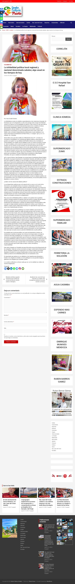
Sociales (18, 26)
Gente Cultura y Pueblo (16, 581)
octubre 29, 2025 (8, 75)
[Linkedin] (11, 268)
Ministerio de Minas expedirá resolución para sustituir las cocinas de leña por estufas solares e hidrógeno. (12, 279)
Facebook (59, 1)
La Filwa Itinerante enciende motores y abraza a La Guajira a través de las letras (63, 502)
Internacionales (20, 22)
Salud (12, 26)
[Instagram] (19, 268)
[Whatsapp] (14, 268)
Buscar (53, 36)
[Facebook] (5, 268)
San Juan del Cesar (37, 22)
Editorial (62, 22)
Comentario (7, 297)
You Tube (71, 1)
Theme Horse (32, 581)
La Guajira (25, 26)
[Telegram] (17, 268)
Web (5, 328)
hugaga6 (15, 75)
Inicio (4, 22)
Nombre (6, 315)
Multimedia (33, 26)
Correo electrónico (9, 321)
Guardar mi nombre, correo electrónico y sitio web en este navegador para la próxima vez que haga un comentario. (24, 337)
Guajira (53, 432)
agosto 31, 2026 (7, 507)
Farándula (5, 26)
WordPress (49, 581)
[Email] (23, 268)
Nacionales (11, 22)
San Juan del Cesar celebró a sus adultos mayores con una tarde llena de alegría (46, 502)
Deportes (47, 22)
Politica (53, 445)
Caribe (28, 22)
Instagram (65, 1)
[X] (8, 268)
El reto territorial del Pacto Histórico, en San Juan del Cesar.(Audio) (9, 502)
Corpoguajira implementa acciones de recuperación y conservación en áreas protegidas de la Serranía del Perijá (28, 504)
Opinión (53, 441)
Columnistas (54, 22)
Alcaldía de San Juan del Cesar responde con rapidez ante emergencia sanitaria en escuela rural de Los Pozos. (37, 279)
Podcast (40, 26)
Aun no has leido (8, 485)
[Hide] (0, 30)
